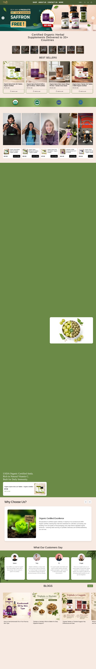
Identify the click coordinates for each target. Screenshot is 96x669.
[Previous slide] (3, 17)
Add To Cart (7, 491)
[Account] (88, 2)
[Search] (85, 2)
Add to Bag (16, 156)
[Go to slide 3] (49, 29)
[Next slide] (93, 17)
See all (90, 585)
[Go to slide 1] (46, 29)
